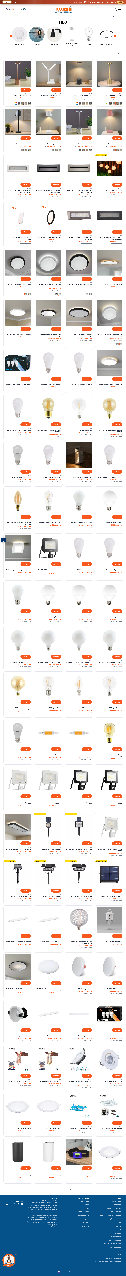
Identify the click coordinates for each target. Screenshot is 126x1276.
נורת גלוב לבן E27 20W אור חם (84, 617)
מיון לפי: (33, 53)
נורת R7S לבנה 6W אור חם (54, 755)
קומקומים (86, 1219)
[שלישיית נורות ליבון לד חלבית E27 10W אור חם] (109, 455)
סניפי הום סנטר (116, 1201)
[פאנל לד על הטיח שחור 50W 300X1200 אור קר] (18, 827)
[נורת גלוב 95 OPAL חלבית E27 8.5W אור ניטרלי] (109, 640)
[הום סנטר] (63, 9)
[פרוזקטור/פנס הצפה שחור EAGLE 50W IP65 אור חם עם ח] (109, 780)
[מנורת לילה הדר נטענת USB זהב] (109, 74)
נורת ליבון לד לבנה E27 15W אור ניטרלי (20, 755)
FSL (60, 235)
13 (56, 1190)
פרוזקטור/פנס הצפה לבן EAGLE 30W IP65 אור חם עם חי (110, 850)
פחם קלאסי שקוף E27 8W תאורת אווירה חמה (49, 708)
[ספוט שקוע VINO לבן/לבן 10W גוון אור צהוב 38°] (18, 1014)
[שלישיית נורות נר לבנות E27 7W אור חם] (109, 1014)
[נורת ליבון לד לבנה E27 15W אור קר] (18, 455)
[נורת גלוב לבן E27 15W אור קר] (109, 595)
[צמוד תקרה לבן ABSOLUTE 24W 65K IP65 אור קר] (48, 263)
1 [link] (75, 1190)
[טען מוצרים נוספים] (52, 1190)
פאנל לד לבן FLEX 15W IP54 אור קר (82, 989)
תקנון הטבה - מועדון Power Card (110, 1258)
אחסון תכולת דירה (83, 1212)
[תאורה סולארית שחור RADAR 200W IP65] (109, 874)
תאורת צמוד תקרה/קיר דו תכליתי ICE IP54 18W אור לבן (48, 989)
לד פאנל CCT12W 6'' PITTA (23, 1128)
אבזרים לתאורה (19, 44)
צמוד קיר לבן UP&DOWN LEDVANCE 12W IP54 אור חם (48, 1174)
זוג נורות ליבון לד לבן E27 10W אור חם (82, 570)
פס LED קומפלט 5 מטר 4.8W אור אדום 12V (19, 1081)
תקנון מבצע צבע (115, 1247)
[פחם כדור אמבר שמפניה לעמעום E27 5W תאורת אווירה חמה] (48, 408)
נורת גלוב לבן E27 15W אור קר (114, 617)
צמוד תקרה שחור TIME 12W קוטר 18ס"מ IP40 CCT (18, 989)
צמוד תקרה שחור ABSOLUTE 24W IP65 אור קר (79, 284)
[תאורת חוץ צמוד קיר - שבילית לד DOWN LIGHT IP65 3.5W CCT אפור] (79, 168)
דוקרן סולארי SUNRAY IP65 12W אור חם (81, 896)
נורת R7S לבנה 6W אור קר (85, 755)
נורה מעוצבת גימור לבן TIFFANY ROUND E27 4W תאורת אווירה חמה (80, 942)
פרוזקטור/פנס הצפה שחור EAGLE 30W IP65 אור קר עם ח (79, 803)
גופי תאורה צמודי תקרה (106, 44)
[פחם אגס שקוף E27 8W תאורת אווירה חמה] (48, 501)
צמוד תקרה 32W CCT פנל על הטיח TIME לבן (110, 384)
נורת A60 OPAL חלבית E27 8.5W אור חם (81, 522)
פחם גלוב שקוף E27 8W (86, 430)
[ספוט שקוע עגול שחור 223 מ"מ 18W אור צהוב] (48, 215)
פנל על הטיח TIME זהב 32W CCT (113, 284)
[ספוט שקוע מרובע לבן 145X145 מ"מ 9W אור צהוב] (18, 215)
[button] (119, 9)
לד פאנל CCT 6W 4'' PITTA (115, 1174)
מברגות (86, 1208)
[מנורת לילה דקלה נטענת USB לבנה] (48, 122)
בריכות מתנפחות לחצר (81, 1215)
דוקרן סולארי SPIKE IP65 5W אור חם (51, 849)
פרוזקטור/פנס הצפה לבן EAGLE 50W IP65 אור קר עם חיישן (49, 803)
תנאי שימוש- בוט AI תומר (112, 1244)
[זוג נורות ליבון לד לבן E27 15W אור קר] (48, 363)
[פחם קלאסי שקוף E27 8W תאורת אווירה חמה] (48, 686)
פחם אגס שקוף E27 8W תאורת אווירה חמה (50, 522)
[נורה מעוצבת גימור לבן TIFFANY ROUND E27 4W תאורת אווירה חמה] (79, 920)
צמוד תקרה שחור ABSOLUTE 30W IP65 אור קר (18, 284)
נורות (89, 44)
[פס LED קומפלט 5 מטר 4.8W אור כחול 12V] (79, 1106)
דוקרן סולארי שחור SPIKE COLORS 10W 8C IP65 (79, 849)
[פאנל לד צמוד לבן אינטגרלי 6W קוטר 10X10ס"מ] (18, 548)
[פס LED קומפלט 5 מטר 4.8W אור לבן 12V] (109, 1106)
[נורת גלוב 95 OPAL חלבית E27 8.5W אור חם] (18, 640)
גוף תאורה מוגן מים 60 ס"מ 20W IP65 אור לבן (49, 941)
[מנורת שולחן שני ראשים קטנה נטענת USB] (48, 74)
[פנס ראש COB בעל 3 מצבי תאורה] (79, 1152)
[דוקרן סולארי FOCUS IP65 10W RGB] (18, 874)
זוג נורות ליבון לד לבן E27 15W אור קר (51, 384)
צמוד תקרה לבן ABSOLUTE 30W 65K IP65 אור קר (110, 335)
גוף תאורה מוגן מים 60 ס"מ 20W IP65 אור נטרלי (18, 941)
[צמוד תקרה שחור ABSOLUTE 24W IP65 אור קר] (79, 263)
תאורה (109, 16)
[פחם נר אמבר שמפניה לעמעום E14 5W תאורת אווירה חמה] (18, 501)
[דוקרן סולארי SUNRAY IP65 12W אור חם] (79, 874)
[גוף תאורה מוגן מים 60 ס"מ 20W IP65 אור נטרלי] (18, 920)
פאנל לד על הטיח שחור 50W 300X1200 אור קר (18, 849)
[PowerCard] (10, 9)
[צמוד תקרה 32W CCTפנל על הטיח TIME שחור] (48, 313)
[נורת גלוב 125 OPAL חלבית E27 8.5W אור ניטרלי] (79, 640)
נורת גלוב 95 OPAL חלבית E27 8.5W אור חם (19, 662)
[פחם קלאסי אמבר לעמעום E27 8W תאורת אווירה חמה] (109, 733)
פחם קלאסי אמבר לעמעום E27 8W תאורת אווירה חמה (109, 755)
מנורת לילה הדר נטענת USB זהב (113, 95)
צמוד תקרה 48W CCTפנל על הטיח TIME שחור (81, 335)
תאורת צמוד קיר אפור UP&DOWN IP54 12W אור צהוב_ (18, 1174)
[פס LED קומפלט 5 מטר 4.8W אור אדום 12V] (18, 1059)
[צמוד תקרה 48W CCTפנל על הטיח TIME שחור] (79, 313)
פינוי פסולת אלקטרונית (113, 1219)
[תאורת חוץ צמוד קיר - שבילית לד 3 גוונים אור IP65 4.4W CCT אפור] (79, 215)
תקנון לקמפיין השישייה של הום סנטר (109, 1215)
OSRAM (59, 1172)
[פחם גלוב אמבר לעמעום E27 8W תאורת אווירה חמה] (18, 686)
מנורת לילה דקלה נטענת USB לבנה (52, 144)
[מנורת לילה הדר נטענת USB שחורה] (79, 74)
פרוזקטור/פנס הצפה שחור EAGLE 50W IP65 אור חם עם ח (109, 803)
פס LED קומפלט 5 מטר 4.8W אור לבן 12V (111, 1128)
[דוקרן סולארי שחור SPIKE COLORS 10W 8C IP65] (79, 827)
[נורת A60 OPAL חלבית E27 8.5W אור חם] (79, 501)
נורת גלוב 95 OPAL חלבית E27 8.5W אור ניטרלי (110, 662)
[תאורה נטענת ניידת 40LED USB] (109, 920)
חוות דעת (118, 1251)
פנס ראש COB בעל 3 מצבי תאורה (83, 1174)
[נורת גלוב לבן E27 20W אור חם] (79, 595)
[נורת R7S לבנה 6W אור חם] (48, 733)
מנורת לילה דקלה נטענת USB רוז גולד (112, 144)
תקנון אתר (117, 1205)
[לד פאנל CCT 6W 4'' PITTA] (109, 1152)
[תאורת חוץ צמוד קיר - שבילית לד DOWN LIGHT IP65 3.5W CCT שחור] (48, 168)
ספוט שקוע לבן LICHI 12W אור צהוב (113, 1081)
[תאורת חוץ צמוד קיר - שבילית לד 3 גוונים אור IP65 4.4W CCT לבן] (18, 168)
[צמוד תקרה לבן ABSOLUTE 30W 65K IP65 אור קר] (109, 313)
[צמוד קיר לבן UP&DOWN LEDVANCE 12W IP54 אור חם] (48, 1152)
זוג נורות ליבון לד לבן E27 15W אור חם (82, 384)
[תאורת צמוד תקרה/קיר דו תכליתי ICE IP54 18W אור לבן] (48, 967)
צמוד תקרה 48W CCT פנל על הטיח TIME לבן (19, 334)
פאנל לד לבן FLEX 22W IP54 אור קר (112, 989)
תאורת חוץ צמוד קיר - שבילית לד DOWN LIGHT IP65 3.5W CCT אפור (79, 191)
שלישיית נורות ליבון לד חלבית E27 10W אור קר (18, 430)
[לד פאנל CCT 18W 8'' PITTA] (48, 1106)
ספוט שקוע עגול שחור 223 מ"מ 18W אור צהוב (49, 237)
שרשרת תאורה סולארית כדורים (114, 190)
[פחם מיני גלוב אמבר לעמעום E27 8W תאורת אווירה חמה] (109, 408)
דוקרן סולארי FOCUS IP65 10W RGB (21, 896)
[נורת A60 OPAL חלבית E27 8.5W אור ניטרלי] (18, 595)
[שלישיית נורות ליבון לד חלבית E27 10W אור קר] (18, 408)
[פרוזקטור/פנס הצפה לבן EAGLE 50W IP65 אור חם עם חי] (18, 780)
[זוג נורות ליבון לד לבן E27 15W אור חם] (79, 363)
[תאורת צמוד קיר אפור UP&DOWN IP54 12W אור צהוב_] (18, 1152)
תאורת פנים (54, 44)
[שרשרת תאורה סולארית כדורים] (109, 168)
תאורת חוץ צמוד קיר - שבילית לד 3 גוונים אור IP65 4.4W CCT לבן (19, 191)
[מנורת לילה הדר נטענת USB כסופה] (79, 122)
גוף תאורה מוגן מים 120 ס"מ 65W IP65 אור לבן (79, 1036)
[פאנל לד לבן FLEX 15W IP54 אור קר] (79, 967)
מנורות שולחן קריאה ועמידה (72, 44)
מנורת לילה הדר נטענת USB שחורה (82, 95)
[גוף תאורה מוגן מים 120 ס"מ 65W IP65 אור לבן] (79, 1014)
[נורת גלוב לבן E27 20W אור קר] (48, 595)
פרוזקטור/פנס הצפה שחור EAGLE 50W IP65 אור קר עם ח (48, 570)
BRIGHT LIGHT (119, 93)
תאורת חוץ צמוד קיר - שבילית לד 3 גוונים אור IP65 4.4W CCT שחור (110, 238)
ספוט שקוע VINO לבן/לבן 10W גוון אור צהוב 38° (18, 1036)
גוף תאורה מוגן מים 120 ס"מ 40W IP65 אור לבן (49, 1036)
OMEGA (90, 1079)
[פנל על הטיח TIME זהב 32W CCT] (109, 263)
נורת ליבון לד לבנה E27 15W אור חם (52, 477)
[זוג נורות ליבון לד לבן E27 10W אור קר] (109, 548)
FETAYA (90, 188)
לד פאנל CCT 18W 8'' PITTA (53, 1128)
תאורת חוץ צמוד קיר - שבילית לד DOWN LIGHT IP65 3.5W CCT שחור (48, 191)
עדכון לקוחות (116, 1233)
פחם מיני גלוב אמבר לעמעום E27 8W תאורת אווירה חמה (110, 431)
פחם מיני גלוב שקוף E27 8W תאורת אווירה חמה (110, 708)
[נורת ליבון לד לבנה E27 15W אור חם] (48, 455)
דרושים (118, 1254)
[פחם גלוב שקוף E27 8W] (79, 408)
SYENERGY (120, 188)
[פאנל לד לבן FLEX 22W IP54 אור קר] (109, 967)
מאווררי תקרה (84, 1201)
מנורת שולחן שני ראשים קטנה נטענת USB (50, 95)
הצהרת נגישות (116, 1237)
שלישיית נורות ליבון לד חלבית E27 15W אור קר (18, 384)
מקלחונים (86, 1222)
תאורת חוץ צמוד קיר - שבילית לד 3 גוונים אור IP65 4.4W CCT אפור (80, 238)
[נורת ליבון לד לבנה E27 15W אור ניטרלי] (18, 733)
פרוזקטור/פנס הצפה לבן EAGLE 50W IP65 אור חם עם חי (18, 803)
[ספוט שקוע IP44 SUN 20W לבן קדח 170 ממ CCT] (79, 1059)
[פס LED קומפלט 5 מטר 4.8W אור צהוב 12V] (48, 1059)
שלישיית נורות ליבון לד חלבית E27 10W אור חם (110, 477)
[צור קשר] (24, 9)
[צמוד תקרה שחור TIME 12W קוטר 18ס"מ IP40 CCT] (18, 967)
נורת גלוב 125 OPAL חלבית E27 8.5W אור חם (49, 662)
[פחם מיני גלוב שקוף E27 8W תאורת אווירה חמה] (109, 686)
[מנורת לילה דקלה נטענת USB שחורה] (18, 122)
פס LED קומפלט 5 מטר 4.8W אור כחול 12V (81, 1128)
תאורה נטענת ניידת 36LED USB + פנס (82, 477)
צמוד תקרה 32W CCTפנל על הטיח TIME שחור (50, 335)
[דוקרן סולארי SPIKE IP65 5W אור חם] (48, 827)
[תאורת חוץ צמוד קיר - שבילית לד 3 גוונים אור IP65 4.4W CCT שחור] (109, 215)
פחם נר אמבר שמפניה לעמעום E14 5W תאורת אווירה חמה (19, 523)
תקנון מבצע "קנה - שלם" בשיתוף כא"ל (108, 1262)
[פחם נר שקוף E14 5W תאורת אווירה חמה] (79, 686)
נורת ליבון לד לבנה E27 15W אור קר (21, 477)
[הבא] (11, 36)
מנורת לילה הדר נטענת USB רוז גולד (21, 95)
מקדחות (86, 1205)
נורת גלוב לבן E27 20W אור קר (53, 617)
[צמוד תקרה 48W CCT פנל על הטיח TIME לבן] (18, 313)
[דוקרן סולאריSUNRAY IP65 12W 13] (48, 874)
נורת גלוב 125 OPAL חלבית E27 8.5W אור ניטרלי (79, 662)
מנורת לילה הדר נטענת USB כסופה (82, 144)
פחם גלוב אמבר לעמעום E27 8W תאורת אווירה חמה (19, 708)
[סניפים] (17, 9)
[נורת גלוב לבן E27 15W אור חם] (109, 501)
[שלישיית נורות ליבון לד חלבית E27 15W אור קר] (18, 363)
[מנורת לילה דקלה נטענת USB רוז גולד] (109, 122)
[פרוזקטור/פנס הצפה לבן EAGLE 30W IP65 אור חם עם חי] (109, 827)
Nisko (121, 282)
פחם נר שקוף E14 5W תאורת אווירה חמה (81, 708)
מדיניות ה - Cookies (114, 1208)
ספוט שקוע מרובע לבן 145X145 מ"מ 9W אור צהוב (19, 238)
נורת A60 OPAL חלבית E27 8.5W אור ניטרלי (19, 617)
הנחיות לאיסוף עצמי (114, 1240)
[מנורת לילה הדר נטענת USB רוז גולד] (18, 74)
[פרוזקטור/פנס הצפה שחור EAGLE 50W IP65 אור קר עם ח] (48, 548)
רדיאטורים (85, 1226)
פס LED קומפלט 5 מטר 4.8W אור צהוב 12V (50, 1081)
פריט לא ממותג (88, 1172)
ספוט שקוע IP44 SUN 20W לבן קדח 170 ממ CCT (80, 1082)
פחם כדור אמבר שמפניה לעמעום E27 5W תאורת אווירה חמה (48, 431)
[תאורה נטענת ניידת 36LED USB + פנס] (79, 455)
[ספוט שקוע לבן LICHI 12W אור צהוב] (109, 1059)
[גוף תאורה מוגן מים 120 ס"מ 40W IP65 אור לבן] (48, 1014)
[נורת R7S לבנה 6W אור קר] (79, 733)
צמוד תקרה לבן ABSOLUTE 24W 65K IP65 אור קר (48, 285)
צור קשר (118, 1226)
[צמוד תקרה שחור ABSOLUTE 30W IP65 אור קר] (18, 263)
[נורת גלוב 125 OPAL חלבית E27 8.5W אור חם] (48, 640)
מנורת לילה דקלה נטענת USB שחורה (21, 144)
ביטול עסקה (117, 1230)
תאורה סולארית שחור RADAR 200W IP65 (111, 896)
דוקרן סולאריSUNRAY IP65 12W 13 (52, 896)
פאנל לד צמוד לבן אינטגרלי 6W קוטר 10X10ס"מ (18, 570)
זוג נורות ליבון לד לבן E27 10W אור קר (112, 570)
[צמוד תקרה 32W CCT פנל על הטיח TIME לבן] (109, 363)
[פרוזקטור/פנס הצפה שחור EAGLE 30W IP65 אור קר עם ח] (79, 780)
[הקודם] (115, 36)
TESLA (59, 1126)
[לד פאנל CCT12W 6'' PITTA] (18, 1106)
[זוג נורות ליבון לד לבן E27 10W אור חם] (79, 548)
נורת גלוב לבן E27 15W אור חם (114, 522)
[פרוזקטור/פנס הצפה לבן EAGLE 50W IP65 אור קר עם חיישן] (48, 780)
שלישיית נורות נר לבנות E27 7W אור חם (112, 1036)
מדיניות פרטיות (116, 1212)
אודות (119, 1222)
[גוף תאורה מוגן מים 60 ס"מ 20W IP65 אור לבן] (48, 920)
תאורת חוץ (37, 44)
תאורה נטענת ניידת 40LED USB (114, 941)
